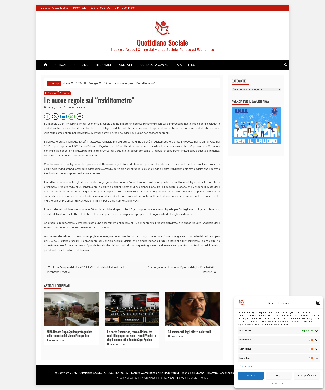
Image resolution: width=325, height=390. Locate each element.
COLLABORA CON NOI (154, 64)
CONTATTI (126, 64)
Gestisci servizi (246, 366)
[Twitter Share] (55, 116)
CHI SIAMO (81, 64)
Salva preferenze (307, 375)
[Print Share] (80, 116)
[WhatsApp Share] (71, 116)
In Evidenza (51, 93)
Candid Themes (198, 377)
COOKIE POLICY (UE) (100, 8)
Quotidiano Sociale (162, 42)
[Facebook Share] (47, 116)
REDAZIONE (104, 64)
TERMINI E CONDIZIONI (125, 8)
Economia (64, 93)
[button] (318, 303)
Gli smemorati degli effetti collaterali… (190, 331)
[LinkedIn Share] (63, 116)
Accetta (251, 375)
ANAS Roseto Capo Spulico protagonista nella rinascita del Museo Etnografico (69, 333)
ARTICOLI (61, 64)
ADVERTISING (186, 64)
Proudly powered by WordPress (136, 377)
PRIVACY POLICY (79, 8)
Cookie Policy (277, 383)
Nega (279, 375)
